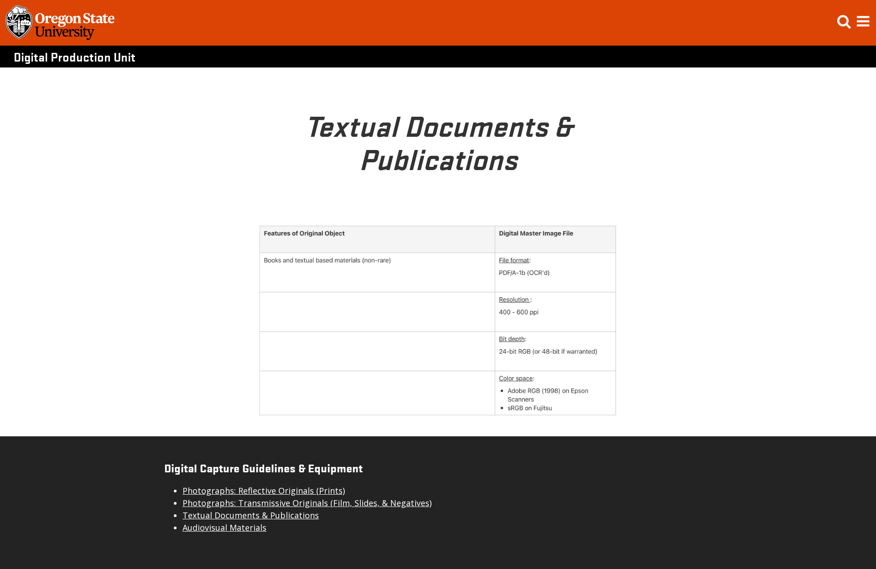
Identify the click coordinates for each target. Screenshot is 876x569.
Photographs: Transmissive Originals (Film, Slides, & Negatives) (307, 502)
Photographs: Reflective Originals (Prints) (263, 490)
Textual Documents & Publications (250, 515)
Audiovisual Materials (224, 527)
